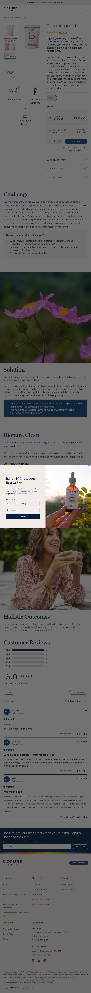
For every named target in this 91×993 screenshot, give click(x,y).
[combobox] (22, 503)
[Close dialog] (89, 466)
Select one (10, 499)
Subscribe (23, 516)
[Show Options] (38, 503)
